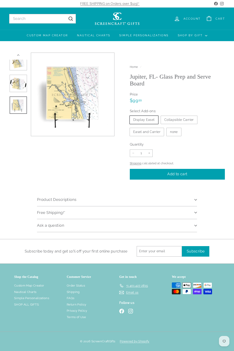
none (174, 132)
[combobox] (42, 19)
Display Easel (144, 120)
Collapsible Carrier (179, 120)
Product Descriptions (57, 199)
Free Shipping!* (51, 212)
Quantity (137, 144)
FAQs (70, 298)
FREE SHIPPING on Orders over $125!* (109, 3)
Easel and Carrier (146, 132)
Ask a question (50, 225)
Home (134, 67)
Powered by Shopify (134, 341)
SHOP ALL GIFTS (26, 304)
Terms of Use (76, 317)
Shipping (135, 163)
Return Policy (76, 304)
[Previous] (18, 56)
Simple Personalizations (143, 35)
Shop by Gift (191, 35)
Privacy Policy (77, 310)
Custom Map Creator (47, 35)
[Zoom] (72, 94)
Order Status (76, 285)
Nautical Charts (93, 35)
